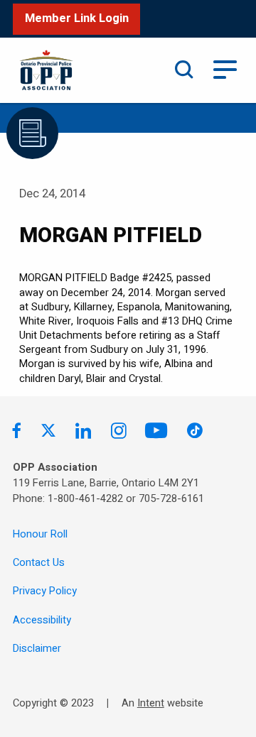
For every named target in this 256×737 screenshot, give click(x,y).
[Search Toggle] (184, 69)
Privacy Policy (45, 591)
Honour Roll (40, 534)
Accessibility (42, 620)
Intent (150, 703)
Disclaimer (37, 648)
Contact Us (39, 562)
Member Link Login (77, 18)
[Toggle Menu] (225, 68)
